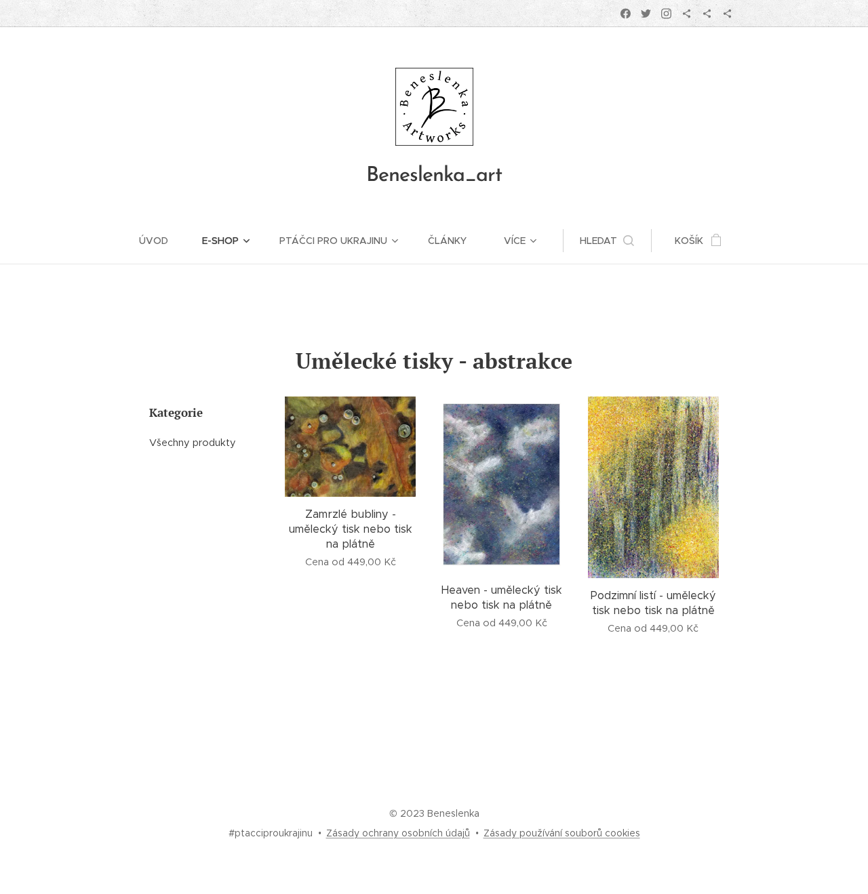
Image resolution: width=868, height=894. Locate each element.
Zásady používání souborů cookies (562, 833)
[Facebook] (625, 13)
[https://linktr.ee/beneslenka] (727, 13)
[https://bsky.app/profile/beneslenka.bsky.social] (686, 13)
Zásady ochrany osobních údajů (398, 833)
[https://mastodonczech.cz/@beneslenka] (706, 13)
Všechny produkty (192, 442)
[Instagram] (666, 13)
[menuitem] (162, 241)
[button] (607, 241)
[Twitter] (645, 13)
